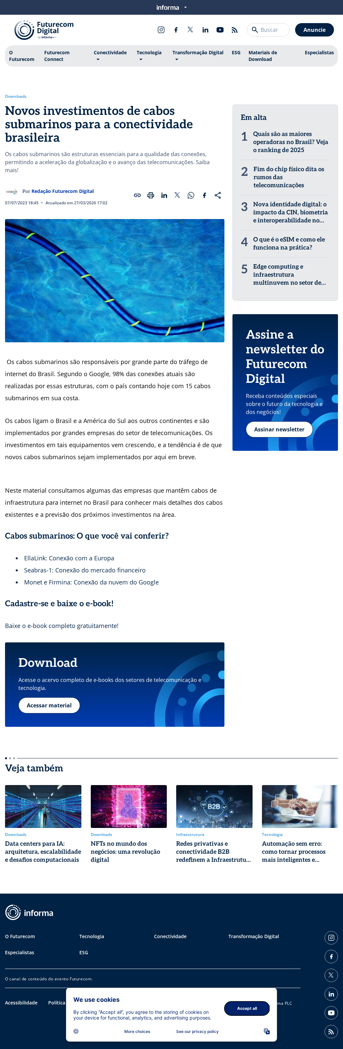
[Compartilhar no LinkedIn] (164, 195)
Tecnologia (149, 52)
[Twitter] (190, 30)
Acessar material (49, 705)
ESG (236, 52)
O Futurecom (22, 55)
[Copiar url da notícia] (137, 195)
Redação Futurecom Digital (62, 191)
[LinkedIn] (205, 30)
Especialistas (319, 52)
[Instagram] (161, 30)
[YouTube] (220, 30)
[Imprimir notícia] (150, 195)
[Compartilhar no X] (177, 195)
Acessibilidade (21, 1002)
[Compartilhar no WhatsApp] (191, 195)
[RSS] (235, 30)
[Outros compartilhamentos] (217, 195)
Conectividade (110, 52)
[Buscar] (255, 30)
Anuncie (314, 29)
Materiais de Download (263, 55)
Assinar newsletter (279, 429)
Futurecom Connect (57, 55)
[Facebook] (176, 30)
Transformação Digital (198, 52)
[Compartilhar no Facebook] (204, 195)
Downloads (15, 96)
